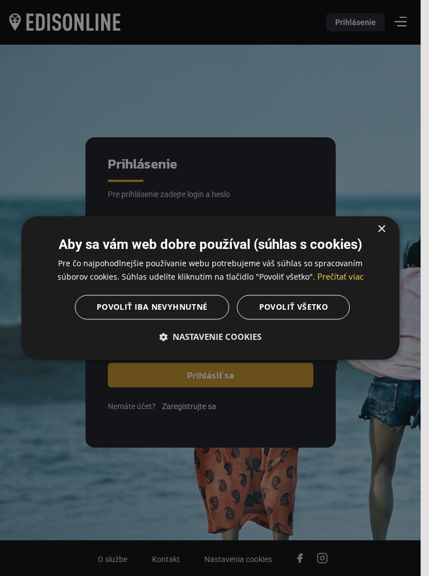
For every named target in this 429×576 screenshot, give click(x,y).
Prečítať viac (340, 276)
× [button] (381, 229)
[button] (210, 337)
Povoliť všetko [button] (293, 307)
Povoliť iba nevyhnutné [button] (152, 307)
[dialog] (210, 287)
